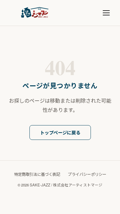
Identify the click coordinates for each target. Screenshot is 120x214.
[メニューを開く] (106, 13)
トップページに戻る (60, 132)
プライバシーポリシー (87, 174)
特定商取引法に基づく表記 (37, 174)
